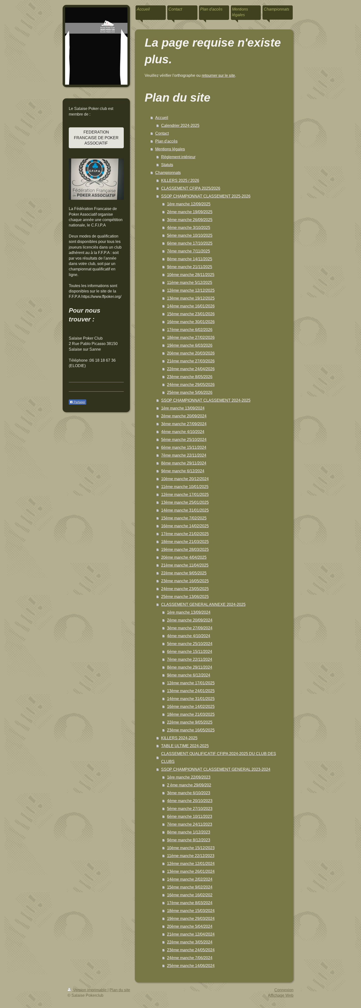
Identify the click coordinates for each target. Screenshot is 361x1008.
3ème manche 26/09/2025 (189, 220)
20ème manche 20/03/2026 (191, 353)
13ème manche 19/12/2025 (191, 298)
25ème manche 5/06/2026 (189, 392)
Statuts (167, 165)
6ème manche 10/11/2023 (189, 816)
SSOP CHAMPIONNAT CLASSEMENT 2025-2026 (205, 196)
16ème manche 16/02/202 (189, 895)
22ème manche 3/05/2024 (189, 942)
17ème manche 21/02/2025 (185, 534)
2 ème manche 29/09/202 (189, 785)
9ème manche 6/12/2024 (182, 471)
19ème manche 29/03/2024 (191, 918)
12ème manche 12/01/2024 (191, 864)
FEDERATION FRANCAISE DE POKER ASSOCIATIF (96, 137)
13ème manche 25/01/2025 (185, 502)
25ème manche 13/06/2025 (185, 597)
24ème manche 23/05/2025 (185, 589)
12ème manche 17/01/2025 (185, 494)
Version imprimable (90, 990)
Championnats (168, 173)
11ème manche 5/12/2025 (189, 282)
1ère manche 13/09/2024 (183, 408)
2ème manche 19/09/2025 (189, 212)
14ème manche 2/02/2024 (189, 879)
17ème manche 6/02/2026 (189, 330)
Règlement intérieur (178, 157)
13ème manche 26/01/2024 (191, 871)
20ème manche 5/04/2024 (189, 926)
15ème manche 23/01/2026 (191, 314)
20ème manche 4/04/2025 (184, 557)
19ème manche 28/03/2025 (185, 549)
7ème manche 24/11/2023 (189, 824)
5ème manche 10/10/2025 (189, 235)
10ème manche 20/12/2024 (185, 479)
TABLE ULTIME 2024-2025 (185, 746)
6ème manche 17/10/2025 (189, 243)
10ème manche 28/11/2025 (190, 275)
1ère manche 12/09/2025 (188, 204)
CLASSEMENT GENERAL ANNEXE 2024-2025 (203, 604)
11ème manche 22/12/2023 (190, 856)
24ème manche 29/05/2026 (191, 385)
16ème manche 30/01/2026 (191, 322)
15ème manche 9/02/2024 (189, 887)
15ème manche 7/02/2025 (184, 518)
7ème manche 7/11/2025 (188, 251)
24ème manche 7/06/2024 (189, 958)
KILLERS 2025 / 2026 (180, 180)
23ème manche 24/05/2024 (191, 950)
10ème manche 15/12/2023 (191, 848)
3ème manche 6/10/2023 (188, 793)
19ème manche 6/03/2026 (189, 345)
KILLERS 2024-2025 (179, 738)
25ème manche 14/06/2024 (191, 966)
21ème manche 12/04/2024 (191, 934)
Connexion (283, 990)
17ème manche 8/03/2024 (189, 903)
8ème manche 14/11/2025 (189, 259)
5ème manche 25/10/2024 (184, 440)
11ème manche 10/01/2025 (184, 487)
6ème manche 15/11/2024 (183, 447)
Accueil (161, 118)
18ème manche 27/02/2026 (191, 337)
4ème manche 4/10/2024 (182, 432)
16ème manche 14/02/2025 (185, 526)
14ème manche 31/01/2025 (185, 510)
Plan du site (120, 990)
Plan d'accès (166, 141)
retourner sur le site (218, 75)
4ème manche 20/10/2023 (189, 801)
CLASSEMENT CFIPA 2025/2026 (190, 188)
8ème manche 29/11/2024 (183, 463)
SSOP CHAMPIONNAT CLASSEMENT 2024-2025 (205, 400)
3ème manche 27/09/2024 (184, 424)
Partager (79, 402)
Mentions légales (170, 149)
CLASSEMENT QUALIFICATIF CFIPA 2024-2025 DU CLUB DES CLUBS (218, 758)
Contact (162, 133)
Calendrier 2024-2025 (180, 125)
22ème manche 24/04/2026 (191, 369)
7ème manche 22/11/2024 (183, 455)
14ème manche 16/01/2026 (191, 306)
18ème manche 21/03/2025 (185, 542)
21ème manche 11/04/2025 (184, 565)
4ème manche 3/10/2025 (188, 227)
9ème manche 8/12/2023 (188, 840)
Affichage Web (280, 995)
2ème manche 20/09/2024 (184, 416)
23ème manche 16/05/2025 (185, 581)
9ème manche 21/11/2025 (189, 267)
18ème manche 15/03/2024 (191, 911)
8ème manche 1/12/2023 (188, 832)
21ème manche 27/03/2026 (191, 361)
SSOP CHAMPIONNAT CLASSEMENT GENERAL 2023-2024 (215, 769)
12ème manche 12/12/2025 (191, 290)
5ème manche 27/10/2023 (189, 809)
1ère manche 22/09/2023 (188, 777)
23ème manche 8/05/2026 (189, 377)
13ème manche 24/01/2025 (191, 691)
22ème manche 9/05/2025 (184, 573)
